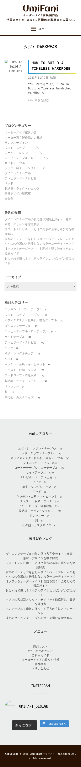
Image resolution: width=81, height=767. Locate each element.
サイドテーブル (15, 163)
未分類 (9, 198)
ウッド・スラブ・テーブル (22, 147)
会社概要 (40, 664)
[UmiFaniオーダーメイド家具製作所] (40, 13)
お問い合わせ (40, 668)
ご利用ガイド (40, 655)
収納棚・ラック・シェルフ (22, 188)
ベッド (9, 183)
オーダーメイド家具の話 (21, 132)
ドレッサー (12, 386)
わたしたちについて (40, 651)
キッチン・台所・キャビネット (25, 364)
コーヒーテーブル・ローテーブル (26, 157)
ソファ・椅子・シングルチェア (25, 168)
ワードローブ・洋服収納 (21, 375)
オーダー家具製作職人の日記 (23, 137)
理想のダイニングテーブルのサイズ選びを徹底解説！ (40, 618)
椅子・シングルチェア (19, 353)
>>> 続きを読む (38, 100)
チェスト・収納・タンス (21, 370)
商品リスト (40, 646)
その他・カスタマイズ (19, 397)
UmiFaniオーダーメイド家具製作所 (50, 753)
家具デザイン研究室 (18, 193)
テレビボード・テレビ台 (21, 178)
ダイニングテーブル (18, 173)
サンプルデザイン (16, 142)
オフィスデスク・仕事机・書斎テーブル (31, 320)
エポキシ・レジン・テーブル (23, 152)
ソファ (9, 347)
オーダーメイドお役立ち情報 (40, 659)
